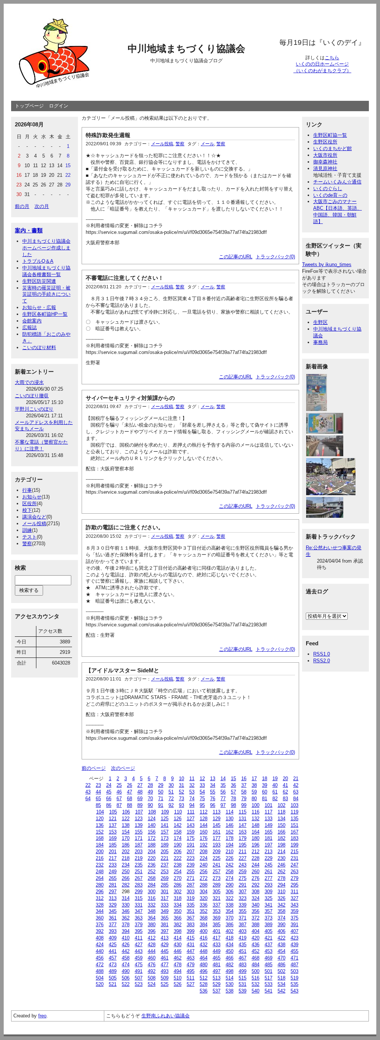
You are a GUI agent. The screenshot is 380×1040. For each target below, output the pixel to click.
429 (164, 944)
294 (281, 885)
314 (126, 898)
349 (164, 911)
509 (164, 978)
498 (229, 971)
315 (138, 898)
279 (294, 878)
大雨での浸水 (29, 382)
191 (190, 845)
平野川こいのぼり (34, 409)
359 (294, 911)
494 (177, 971)
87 (119, 805)
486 (281, 964)
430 (177, 944)
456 (100, 958)
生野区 (320, 322)
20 (285, 778)
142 (177, 825)
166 (281, 832)
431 (190, 944)
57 (233, 792)
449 (216, 951)
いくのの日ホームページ (322, 64)
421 (268, 938)
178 (229, 838)
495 (190, 971)
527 (190, 984)
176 (203, 838)
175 (190, 838)
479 (190, 964)
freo (42, 1016)
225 (216, 858)
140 (151, 825)
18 (264, 778)
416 (203, 938)
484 (255, 964)
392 (100, 931)
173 (164, 838)
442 (126, 951)
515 (242, 978)
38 (254, 785)
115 (242, 812)
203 (138, 851)
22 (88, 785)
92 (171, 805)
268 (151, 878)
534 (281, 984)
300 (151, 891)
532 (255, 984)
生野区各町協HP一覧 (45, 314)
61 (275, 792)
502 (281, 971)
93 (181, 805)
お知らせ (32, 497)
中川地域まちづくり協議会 (186, 48)
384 (203, 924)
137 (113, 825)
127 (190, 818)
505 (113, 978)
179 (242, 838)
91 (160, 805)
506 (126, 978)
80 (254, 798)
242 (229, 865)
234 (126, 865)
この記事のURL (235, 256)
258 (229, 871)
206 (177, 851)
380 (151, 924)
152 (100, 832)
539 (242, 991)
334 (177, 905)
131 (242, 818)
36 (233, 785)
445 (164, 951)
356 (255, 911)
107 (139, 812)
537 (216, 991)
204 (151, 851)
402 (229, 931)
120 (100, 818)
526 (177, 984)
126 (177, 818)
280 (100, 885)
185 (113, 845)
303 (190, 891)
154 (126, 832)
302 (177, 891)
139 (138, 825)
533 (268, 984)
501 (268, 971)
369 (216, 918)
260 (255, 871)
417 (216, 938)
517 (268, 978)
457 (113, 958)
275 (242, 878)
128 (203, 818)
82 (275, 798)
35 (223, 785)
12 (202, 778)
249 (113, 871)
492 (151, 971)
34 (212, 785)
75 (202, 798)
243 (242, 865)
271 (190, 878)
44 (98, 792)
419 (242, 938)
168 (100, 838)
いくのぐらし (327, 188)
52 (181, 792)
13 (212, 778)
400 (203, 931)
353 (216, 911)
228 (255, 858)
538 (229, 991)
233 (113, 865)
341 (268, 905)
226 (229, 858)
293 (268, 885)
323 (242, 898)
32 (191, 785)
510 (177, 978)
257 (216, 871)
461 (164, 958)
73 (181, 798)
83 (285, 798)
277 (268, 878)
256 (203, 871)
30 (171, 785)
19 (275, 778)
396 (151, 931)
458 (126, 958)
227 (242, 858)
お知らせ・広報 (39, 307)
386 (229, 924)
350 (177, 911)
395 (138, 931)
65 (98, 798)
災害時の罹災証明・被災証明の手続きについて (46, 294)
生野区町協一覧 (330, 135)
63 (295, 792)
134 (281, 818)
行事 (27, 490)
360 (100, 918)
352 (203, 911)
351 (190, 911)
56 (223, 792)
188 (151, 845)
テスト (29, 537)
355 (242, 911)
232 (100, 865)
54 (202, 792)
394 (126, 931)
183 (294, 838)
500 (255, 971)
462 (177, 958)
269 (164, 878)
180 (255, 838)
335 (190, 905)
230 (281, 858)
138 (126, 825)
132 (255, 818)
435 (242, 944)
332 (151, 905)
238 (177, 865)
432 (203, 944)
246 (281, 865)
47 (129, 792)
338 (229, 905)
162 (229, 832)
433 (216, 944)
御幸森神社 (325, 162)
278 (281, 878)
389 (268, 924)
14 (223, 778)
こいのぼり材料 (39, 347)
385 (216, 924)
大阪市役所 (325, 155)
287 (190, 885)
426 (126, 944)
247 (294, 865)
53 (191, 792)
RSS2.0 (321, 660)
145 (216, 825)
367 (190, 918)
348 (151, 911)
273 (216, 878)
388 (255, 924)
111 (190, 812)
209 (216, 851)
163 (242, 832)
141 (164, 825)
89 (139, 805)
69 (139, 798)
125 (164, 818)
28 (150, 785)
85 (98, 805)
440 (100, 951)
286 (177, 885)
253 (164, 871)
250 (126, 871)
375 (294, 918)
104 (100, 812)
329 (113, 905)
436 (255, 944)
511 (190, 978)
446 (177, 951)
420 (255, 938)
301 (164, 891)
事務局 (320, 342)
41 (285, 785)
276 (255, 878)
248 (100, 871)
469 (268, 958)
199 (294, 845)
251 (138, 871)
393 (113, 931)
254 (177, 871)
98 (233, 805)
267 (138, 878)
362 (126, 918)
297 (113, 891)
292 (255, 885)
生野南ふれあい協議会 (165, 1016)
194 (229, 845)
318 (177, 898)
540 (255, 991)
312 (100, 898)
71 (160, 798)
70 (150, 798)
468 (255, 958)
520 (100, 984)
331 (138, 905)
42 (295, 785)
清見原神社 (325, 168)
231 (294, 858)
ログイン (58, 106)
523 (138, 984)
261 (268, 871)
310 (281, 891)
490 (126, 971)
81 (264, 798)
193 (216, 845)
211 (242, 851)
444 (151, 951)
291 (242, 885)
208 (203, 851)
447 (190, 951)
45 (108, 792)
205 (164, 851)
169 (113, 838)
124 (151, 818)
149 (268, 825)
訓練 (27, 530)
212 (255, 851)
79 (243, 798)
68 (129, 798)
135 (294, 818)
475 (138, 964)
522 (126, 984)
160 (203, 832)
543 (294, 991)
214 (281, 851)
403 (242, 931)
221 (164, 858)
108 (152, 812)
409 (113, 938)
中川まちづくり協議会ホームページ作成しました (46, 247)
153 (113, 832)
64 (88, 798)
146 (229, 825)
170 (126, 838)
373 (268, 918)
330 (126, 905)
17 (254, 778)
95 (202, 805)
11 (191, 778)
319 (190, 898)
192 (203, 845)
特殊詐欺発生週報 (108, 135)
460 (151, 958)
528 (203, 984)
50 (160, 792)
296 (100, 891)
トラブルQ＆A (37, 261)
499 (242, 971)
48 (139, 792)
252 (151, 871)
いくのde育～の (330, 195)
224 (203, 858)
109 (165, 812)
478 (177, 964)
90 (150, 805)
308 (255, 891)
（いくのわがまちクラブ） (322, 70)
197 (268, 845)
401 (216, 931)
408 (100, 938)
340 (255, 905)
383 (190, 924)
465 (216, 958)
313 (113, 898)
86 (108, 805)
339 (242, 905)
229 (268, 858)
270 (177, 878)
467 (242, 958)
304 (203, 891)
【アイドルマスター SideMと (122, 670)
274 (229, 878)
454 (281, 951)
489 (113, 971)
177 (216, 838)
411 (138, 938)
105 (113, 812)
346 (126, 911)
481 (216, 964)
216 (100, 858)
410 (126, 938)
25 (119, 785)
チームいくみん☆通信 (337, 182)
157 (164, 832)
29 (160, 785)
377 (113, 924)
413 (164, 938)
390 (281, 924)
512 (203, 978)
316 (151, 898)
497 (216, 971)
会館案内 (32, 321)
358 (281, 911)
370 (229, 918)
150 (281, 825)
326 (281, 898)
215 (294, 851)
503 (294, 971)
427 (138, 944)
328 (100, 905)
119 (294, 812)
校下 (27, 510)
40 (275, 785)
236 (151, 865)
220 (151, 858)
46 (119, 792)
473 (113, 964)
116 (255, 812)
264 (100, 878)
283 (138, 885)
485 (268, 964)
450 (229, 951)
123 (138, 818)
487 (294, 964)
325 (268, 898)
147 (242, 825)
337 (216, 905)
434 (229, 944)
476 (151, 964)
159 (190, 832)
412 (151, 938)
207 (190, 851)
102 (281, 805)
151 (294, 825)
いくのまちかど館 (332, 148)
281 (113, 885)
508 (151, 978)
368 (203, 918)
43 (88, 792)
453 (268, 951)
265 (113, 878)
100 (255, 805)
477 (164, 964)
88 (129, 805)
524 (151, 984)
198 (281, 845)
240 (203, 865)
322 (229, 898)
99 (243, 805)
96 (212, 805)
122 (126, 818)
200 (100, 851)
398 (177, 931)
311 (294, 891)
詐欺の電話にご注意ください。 (125, 527)
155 (138, 832)
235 (138, 865)
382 (177, 924)
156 (151, 832)
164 (255, 832)
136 (100, 825)
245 (268, 865)
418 (229, 938)
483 (242, 964)
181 (268, 838)
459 (138, 958)
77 (223, 798)
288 (203, 885)
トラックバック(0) (275, 256)
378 (126, 924)
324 (255, 898)
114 (229, 812)
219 (138, 858)
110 (178, 812)
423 (294, 938)
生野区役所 (325, 142)
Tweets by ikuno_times (326, 264)
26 (129, 785)
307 (242, 891)
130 (229, 818)
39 (264, 785)
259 (242, 871)
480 (203, 964)
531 (242, 984)
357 (268, 911)
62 (285, 792)
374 (281, 918)
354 (229, 911)
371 (242, 918)
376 (100, 924)
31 (181, 785)
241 (216, 865)
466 (229, 958)
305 (216, 891)
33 (202, 785)
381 (164, 924)
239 (190, 865)
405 (268, 931)
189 (164, 845)
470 (281, 958)
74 (191, 798)
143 (190, 825)
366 (177, 918)
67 (119, 798)
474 (126, 964)
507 (138, 978)
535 (294, 984)
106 (126, 812)
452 (255, 951)
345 (113, 911)
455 (294, 951)
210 (229, 851)
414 (177, 938)
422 (281, 938)
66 (108, 798)
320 (203, 898)
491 (138, 971)
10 (181, 778)
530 (229, 984)
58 (243, 792)
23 (98, 785)
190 (177, 845)
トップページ (29, 106)
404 (255, 931)
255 (190, 871)
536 (203, 991)
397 (164, 931)
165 (268, 832)
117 (268, 812)
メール (207, 144)
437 (268, 944)
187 (138, 845)
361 (113, 918)
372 (255, 918)
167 (294, 832)
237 (164, 865)
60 (264, 792)
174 (177, 838)
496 (203, 971)
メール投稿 (34, 523)
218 (126, 858)
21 (295, 778)
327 (294, 898)
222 (177, 858)
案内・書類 (29, 230)
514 (229, 978)
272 (203, 878)
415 (190, 938)
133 (268, 818)
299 (138, 891)
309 (268, 891)
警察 (27, 543)
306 (229, 891)
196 (255, 845)
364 (151, 918)
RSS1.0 (321, 654)
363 (138, 918)
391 (294, 924)
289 (216, 885)
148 (255, 825)
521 (113, 984)
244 (255, 865)
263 (294, 871)
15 (233, 778)
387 (242, 924)
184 (100, 845)
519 (294, 978)
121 (113, 818)
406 (281, 931)
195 (242, 845)
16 (243, 778)
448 (203, 951)
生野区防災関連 (39, 281)
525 (164, 984)
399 (190, 931)
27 (139, 785)
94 (191, 805)
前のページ (94, 768)
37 (243, 785)
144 (203, 825)
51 (171, 792)
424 (100, 944)
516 (255, 978)
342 (281, 905)
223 (190, 858)
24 (108, 785)
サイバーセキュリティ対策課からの (130, 398)
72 (171, 798)
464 (203, 958)
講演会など (34, 517)
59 (254, 792)
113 (216, 812)
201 (113, 851)
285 (164, 885)
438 (281, 944)
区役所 (29, 503)
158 (177, 832)
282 (126, 885)
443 (138, 951)
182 (281, 838)
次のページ (123, 768)
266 (126, 878)
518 (281, 978)
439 (294, 944)
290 (229, 885)
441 (113, 951)
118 (281, 812)
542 (281, 991)
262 (281, 871)
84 (295, 798)
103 (294, 805)
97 (223, 805)
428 (151, 944)
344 (100, 911)
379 (138, 924)
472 (100, 964)
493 (164, 971)
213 (268, 851)
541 (268, 991)
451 (242, 951)
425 (113, 944)
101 (268, 805)
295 (294, 885)
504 (100, 978)
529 (216, 984)
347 (138, 911)
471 (294, 958)
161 (216, 832)
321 (216, 898)
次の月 (42, 206)
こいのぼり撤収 (32, 395)
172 (151, 838)
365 (164, 918)
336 (203, 905)
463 (190, 958)
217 (113, 858)
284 (151, 885)
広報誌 (29, 327)
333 (164, 905)
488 (100, 971)
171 (138, 838)
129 (216, 818)
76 (212, 798)
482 (229, 964)
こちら (332, 57)
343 (294, 905)
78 (233, 798)
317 (164, 898)
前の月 (22, 206)
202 (126, 851)
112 (203, 812)
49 (150, 792)
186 (126, 845)
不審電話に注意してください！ (125, 278)
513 (216, 978)
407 (294, 931)
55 (212, 792)
